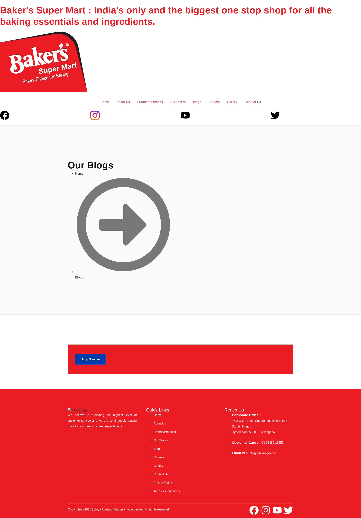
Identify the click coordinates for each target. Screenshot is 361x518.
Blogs (197, 102)
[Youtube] (185, 115)
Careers (214, 102)
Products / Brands (150, 102)
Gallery (232, 102)
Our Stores (178, 102)
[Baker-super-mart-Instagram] (95, 115)
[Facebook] (4, 115)
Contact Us (253, 102)
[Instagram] (265, 510)
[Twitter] (275, 115)
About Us (123, 102)
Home (104, 102)
